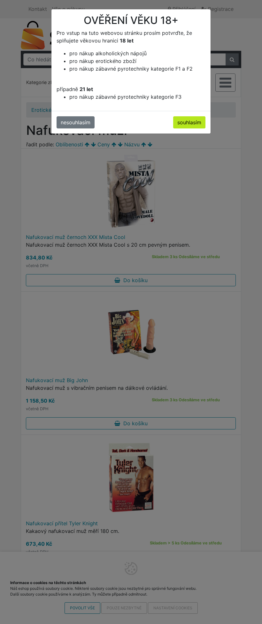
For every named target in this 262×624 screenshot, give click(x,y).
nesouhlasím (75, 122)
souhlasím (189, 122)
